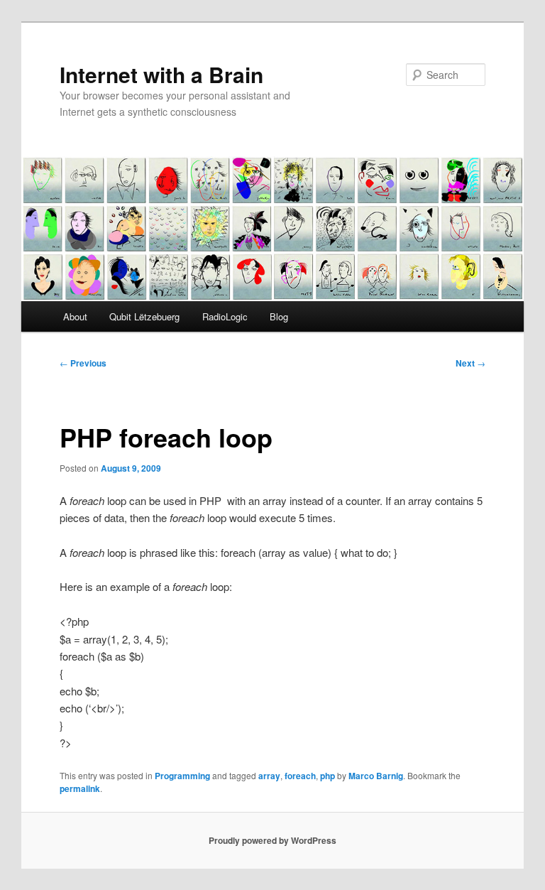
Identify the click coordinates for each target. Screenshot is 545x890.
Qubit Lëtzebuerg (144, 316)
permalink (80, 788)
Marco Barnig (375, 775)
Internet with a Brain (161, 74)
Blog (279, 316)
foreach (300, 775)
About (75, 316)
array (269, 775)
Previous (83, 363)
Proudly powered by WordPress (272, 840)
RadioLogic (225, 316)
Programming (182, 775)
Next (470, 363)
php (327, 775)
